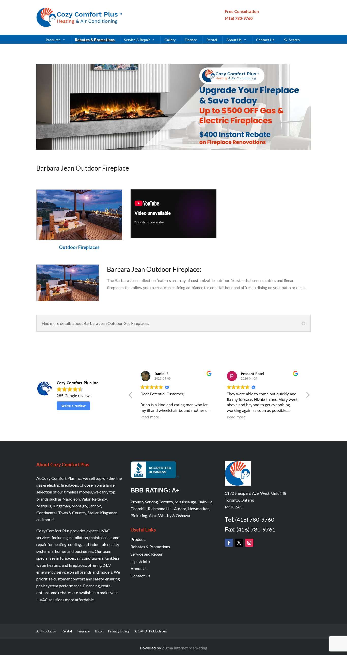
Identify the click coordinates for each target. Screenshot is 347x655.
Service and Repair (147, 554)
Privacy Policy (119, 631)
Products (53, 40)
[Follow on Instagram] (249, 543)
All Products (46, 631)
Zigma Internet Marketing (184, 647)
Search (294, 40)
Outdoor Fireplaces (79, 247)
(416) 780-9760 (239, 18)
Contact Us (265, 40)
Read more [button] (149, 417)
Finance (191, 40)
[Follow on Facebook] (229, 543)
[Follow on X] (239, 543)
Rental (212, 40)
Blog (98, 631)
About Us (234, 40)
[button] (307, 396)
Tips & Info (140, 561)
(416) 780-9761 (256, 529)
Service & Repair (137, 40)
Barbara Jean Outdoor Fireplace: (154, 269)
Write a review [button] (73, 405)
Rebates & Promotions (95, 40)
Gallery (170, 40)
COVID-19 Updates (151, 631)
